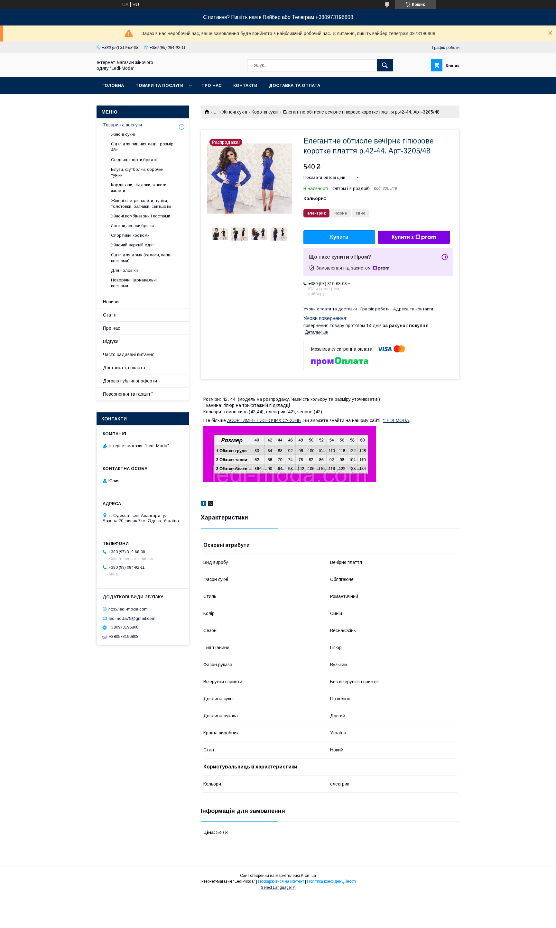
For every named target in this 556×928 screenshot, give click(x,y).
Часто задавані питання (128, 354)
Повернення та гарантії (128, 394)
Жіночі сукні (234, 112)
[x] (210, 504)
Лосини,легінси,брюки (132, 225)
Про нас (211, 85)
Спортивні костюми (130, 235)
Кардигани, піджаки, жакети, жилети (139, 187)
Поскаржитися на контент (281, 881)
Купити (339, 237)
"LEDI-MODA (396, 420)
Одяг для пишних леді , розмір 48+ (142, 147)
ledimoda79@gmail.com (132, 618)
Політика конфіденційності (331, 881)
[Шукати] (385, 65)
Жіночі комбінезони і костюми (140, 216)
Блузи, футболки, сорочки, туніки (137, 172)
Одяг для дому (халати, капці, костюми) (141, 258)
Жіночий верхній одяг (132, 245)
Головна (113, 85)
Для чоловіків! (125, 270)
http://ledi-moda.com (128, 609)
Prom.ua (308, 875)
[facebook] (203, 504)
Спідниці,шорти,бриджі (134, 159)
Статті (109, 314)
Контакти (245, 85)
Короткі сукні (265, 112)
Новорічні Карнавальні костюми (134, 283)
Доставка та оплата (294, 85)
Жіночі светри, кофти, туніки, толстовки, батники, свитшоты (141, 203)
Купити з (403, 237)
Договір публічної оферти (130, 380)
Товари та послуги (159, 85)
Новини (111, 301)
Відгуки (110, 341)
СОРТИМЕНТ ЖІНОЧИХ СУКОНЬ (265, 420)
